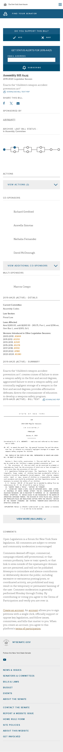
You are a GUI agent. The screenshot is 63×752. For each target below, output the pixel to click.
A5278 (17, 345)
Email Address (17, 56)
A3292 (16, 339)
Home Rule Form (14, 719)
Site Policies (11, 725)
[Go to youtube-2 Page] (5, 659)
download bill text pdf (18, 92)
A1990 (17, 348)
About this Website (16, 731)
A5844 (18, 336)
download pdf (53, 400)
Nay (48, 37)
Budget (8, 688)
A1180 (17, 351)
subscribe (34, 68)
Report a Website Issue (18, 713)
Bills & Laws (11, 682)
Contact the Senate (16, 708)
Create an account (13, 610)
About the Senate (14, 699)
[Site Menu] (60, 4)
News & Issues (12, 670)
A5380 (18, 354)
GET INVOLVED (11, 737)
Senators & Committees (18, 676)
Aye (20, 37)
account (33, 610)
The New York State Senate (18, 4)
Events (7, 693)
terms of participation (28, 628)
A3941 (17, 342)
